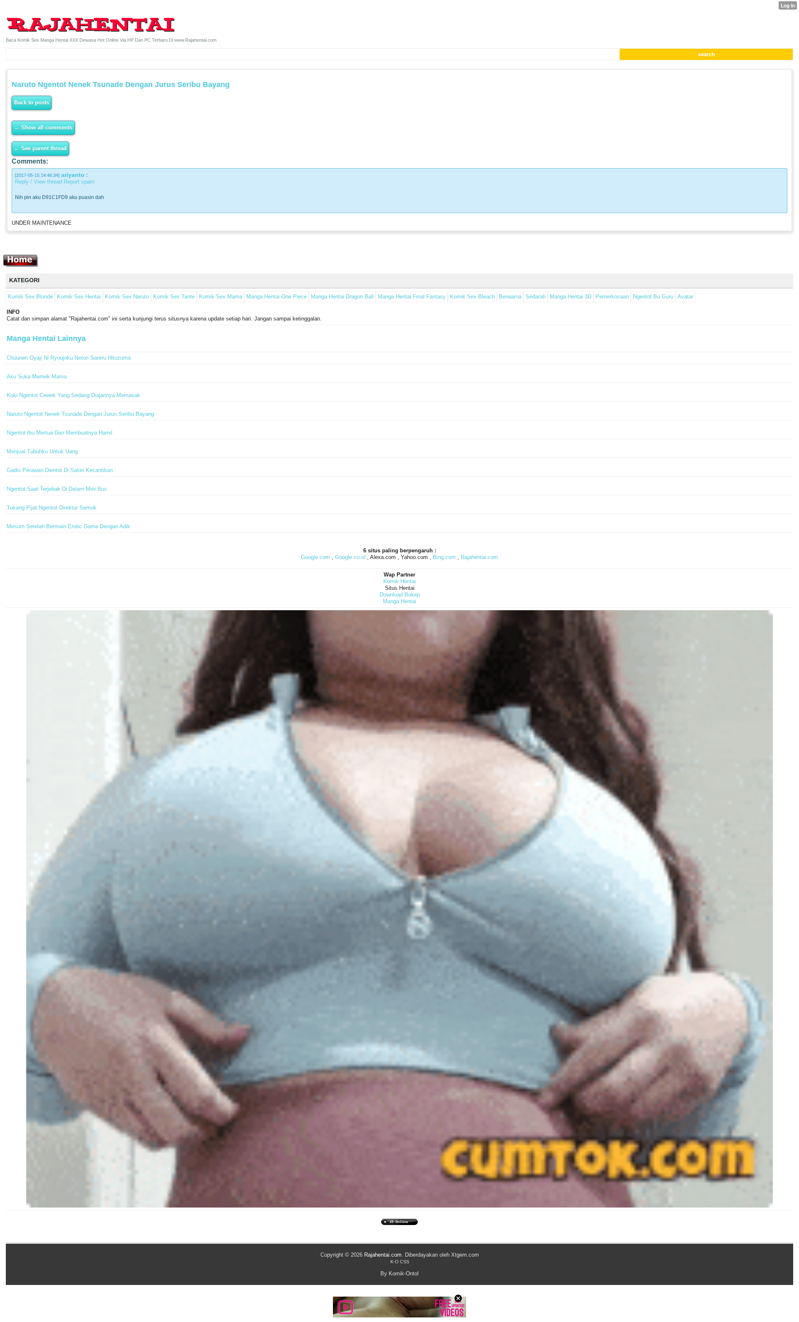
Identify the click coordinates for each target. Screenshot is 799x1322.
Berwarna (510, 296)
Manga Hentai (399, 601)
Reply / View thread (38, 182)
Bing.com (444, 557)
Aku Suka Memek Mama (37, 376)
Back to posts (31, 102)
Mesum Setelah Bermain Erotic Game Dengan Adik (68, 526)
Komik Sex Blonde (30, 296)
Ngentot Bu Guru (653, 296)
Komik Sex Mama (220, 296)
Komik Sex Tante (174, 296)
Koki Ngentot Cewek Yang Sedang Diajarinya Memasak (73, 395)
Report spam (79, 182)
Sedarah (536, 296)
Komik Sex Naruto (127, 296)
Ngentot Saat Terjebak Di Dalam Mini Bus (57, 489)
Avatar (685, 296)
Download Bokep (400, 594)
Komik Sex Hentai (79, 296)
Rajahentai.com (479, 557)
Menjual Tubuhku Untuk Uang (42, 451)
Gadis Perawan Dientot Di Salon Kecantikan (60, 470)
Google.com (315, 557)
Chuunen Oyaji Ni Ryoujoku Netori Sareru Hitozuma (69, 358)
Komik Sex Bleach (472, 296)
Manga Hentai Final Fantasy (412, 296)
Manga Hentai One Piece (276, 296)
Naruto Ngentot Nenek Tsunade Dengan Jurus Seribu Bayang (80, 414)
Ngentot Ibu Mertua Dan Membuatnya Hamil (59, 433)
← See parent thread (40, 148)
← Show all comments (43, 127)
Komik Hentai (399, 581)
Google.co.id (350, 557)
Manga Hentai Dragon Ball (342, 296)
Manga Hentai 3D (570, 296)
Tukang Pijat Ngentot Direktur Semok (52, 507)
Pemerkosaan (612, 296)
